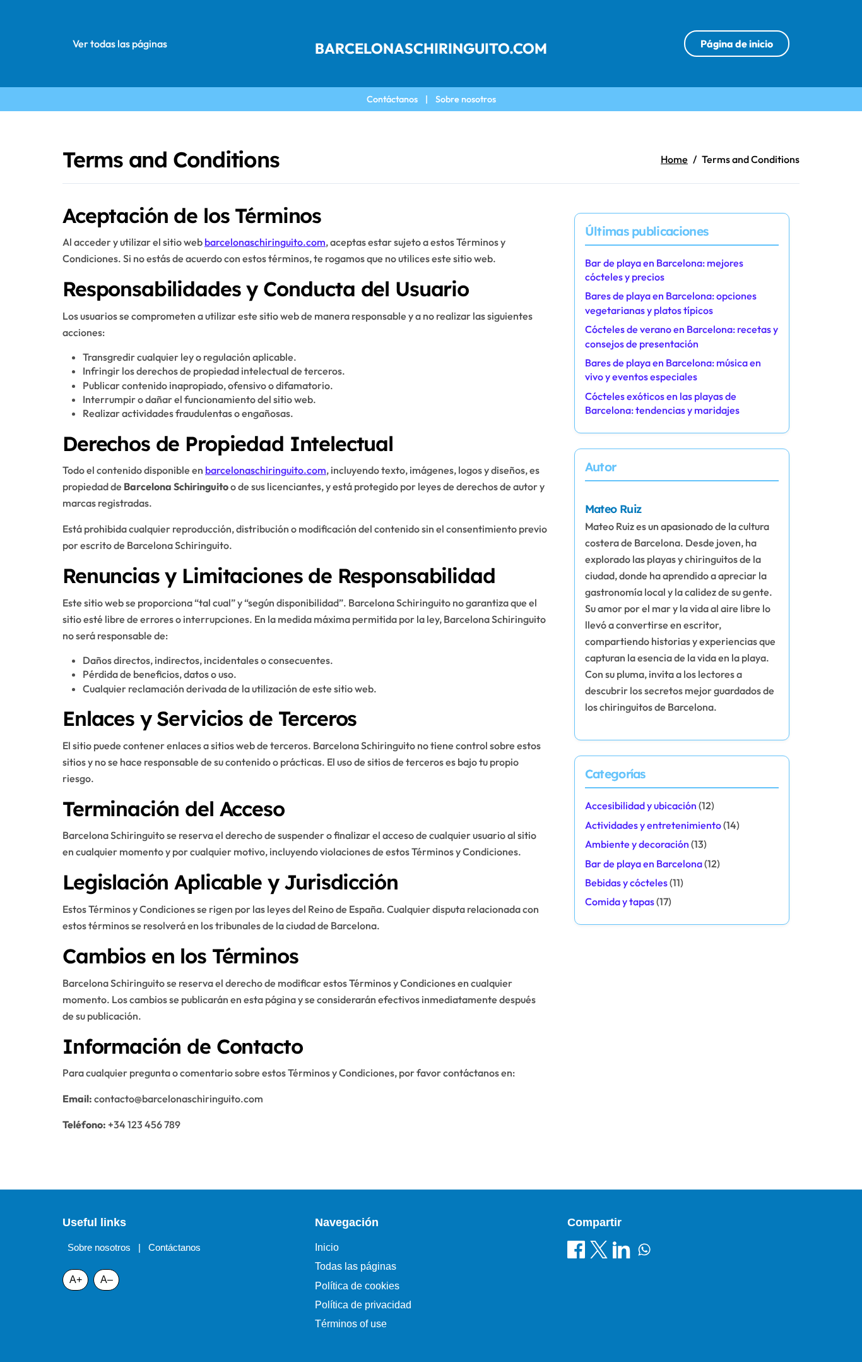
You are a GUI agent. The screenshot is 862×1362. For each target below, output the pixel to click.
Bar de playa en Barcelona (643, 863)
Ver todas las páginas (120, 43)
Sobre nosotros (465, 99)
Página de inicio (736, 43)
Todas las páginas (355, 1266)
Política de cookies (357, 1286)
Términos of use (351, 1323)
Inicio (327, 1247)
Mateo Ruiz (613, 508)
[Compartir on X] (599, 1251)
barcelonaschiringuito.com (431, 48)
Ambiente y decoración (637, 844)
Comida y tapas (619, 901)
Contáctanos (392, 99)
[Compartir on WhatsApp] (644, 1251)
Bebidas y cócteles (626, 882)
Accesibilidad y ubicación (641, 805)
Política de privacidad (363, 1304)
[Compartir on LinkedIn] (621, 1251)
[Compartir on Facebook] (576, 1251)
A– (106, 1279)
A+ (75, 1279)
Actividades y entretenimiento (653, 825)
